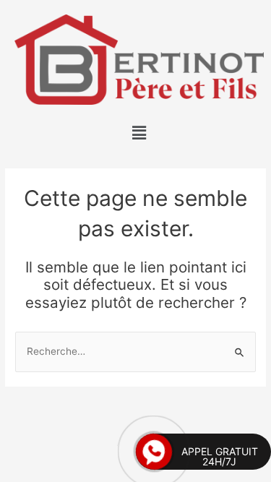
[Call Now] (154, 452)
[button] (138, 132)
